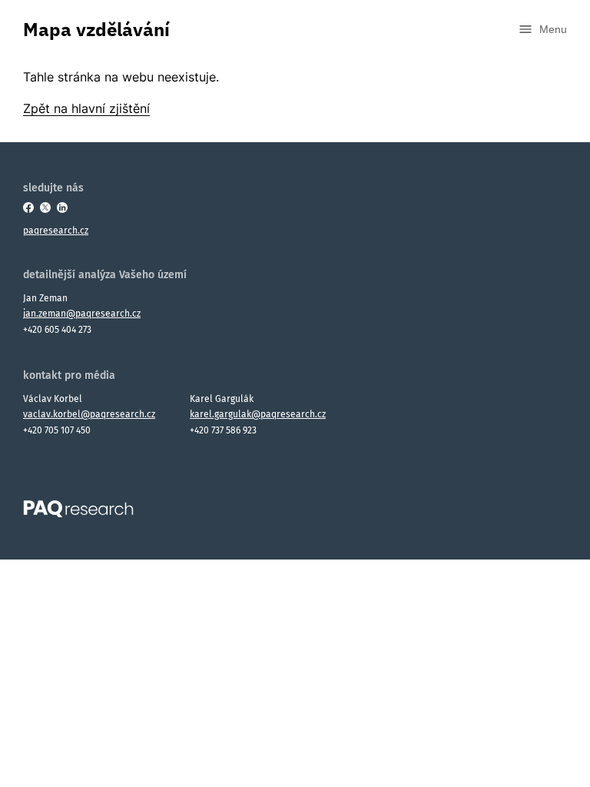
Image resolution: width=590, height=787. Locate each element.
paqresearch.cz (55, 230)
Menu (553, 29)
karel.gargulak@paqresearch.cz (258, 414)
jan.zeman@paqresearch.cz (82, 313)
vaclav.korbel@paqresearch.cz (89, 414)
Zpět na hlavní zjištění (86, 108)
